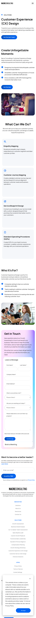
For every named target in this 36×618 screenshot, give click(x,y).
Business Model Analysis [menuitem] (18, 527)
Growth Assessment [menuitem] (18, 524)
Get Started (7, 87)
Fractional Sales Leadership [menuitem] (18, 539)
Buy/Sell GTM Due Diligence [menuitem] (18, 542)
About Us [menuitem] (18, 508)
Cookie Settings (17, 572)
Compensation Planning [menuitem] (18, 545)
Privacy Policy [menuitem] (18, 566)
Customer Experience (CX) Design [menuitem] (18, 551)
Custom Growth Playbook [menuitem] (18, 536)
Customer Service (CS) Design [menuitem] (18, 554)
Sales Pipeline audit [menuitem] (18, 533)
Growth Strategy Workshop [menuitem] (18, 548)
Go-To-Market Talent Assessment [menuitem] (18, 530)
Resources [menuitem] (18, 511)
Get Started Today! (9, 37)
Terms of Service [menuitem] (18, 569)
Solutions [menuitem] (18, 505)
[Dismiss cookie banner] (30, 579)
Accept (23, 610)
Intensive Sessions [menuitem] (18, 556)
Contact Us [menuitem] (18, 514)
